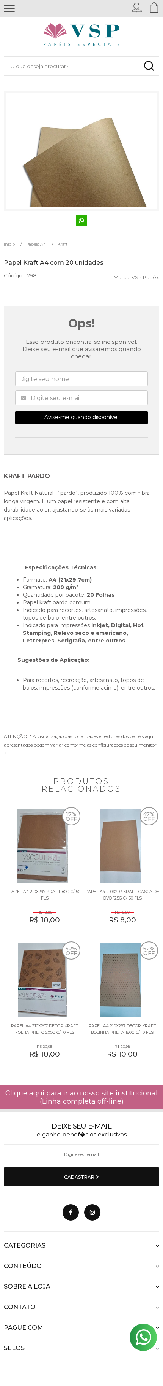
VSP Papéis (145, 277)
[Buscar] (148, 66)
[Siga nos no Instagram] (92, 1212)
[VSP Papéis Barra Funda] (82, 36)
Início (9, 244)
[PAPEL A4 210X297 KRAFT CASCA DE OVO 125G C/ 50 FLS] (120, 871)
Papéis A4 (36, 244)
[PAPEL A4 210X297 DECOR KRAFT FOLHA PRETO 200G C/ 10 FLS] (43, 1005)
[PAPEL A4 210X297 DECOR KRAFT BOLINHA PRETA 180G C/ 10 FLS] (120, 1005)
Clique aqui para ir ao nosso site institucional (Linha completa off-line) (81, 1097)
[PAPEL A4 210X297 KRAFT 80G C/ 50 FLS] (43, 871)
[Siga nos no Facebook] (71, 1212)
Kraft (62, 244)
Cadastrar (80, 1177)
